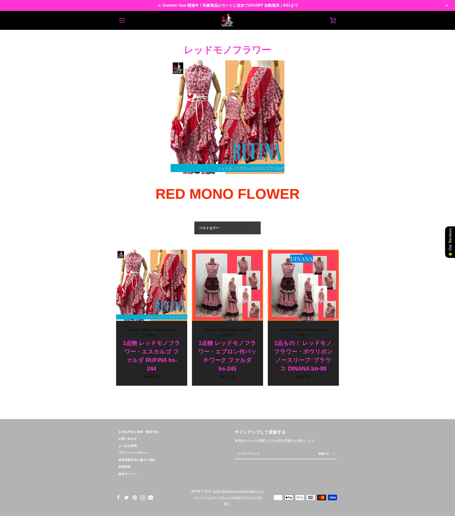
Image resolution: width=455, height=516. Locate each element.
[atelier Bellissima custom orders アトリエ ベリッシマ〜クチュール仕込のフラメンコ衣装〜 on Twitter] (126, 497)
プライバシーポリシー (133, 452)
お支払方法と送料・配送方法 (138, 432)
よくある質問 (127, 446)
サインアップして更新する (260, 432)
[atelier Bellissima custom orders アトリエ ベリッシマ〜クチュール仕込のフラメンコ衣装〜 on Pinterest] (134, 497)
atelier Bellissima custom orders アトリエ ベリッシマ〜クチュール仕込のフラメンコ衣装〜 (228, 497)
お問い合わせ (127, 438)
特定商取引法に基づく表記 (136, 460)
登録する (324, 453)
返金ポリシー (127, 473)
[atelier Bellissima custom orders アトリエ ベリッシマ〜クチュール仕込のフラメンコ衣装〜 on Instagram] (142, 497)
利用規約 (124, 466)
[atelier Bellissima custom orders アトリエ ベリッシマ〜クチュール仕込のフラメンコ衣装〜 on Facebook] (118, 497)
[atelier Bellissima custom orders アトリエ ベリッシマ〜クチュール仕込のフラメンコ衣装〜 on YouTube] (150, 497)
